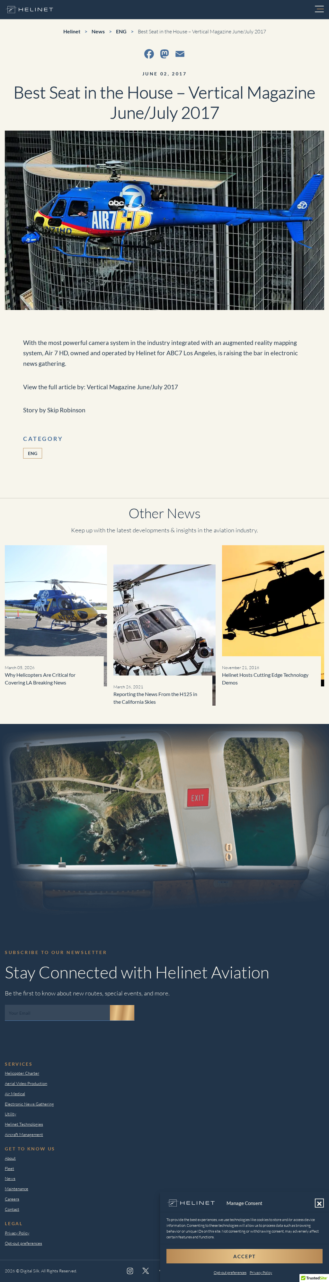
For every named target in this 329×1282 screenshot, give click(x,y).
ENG (32, 453)
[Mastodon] (164, 53)
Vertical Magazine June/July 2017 (132, 387)
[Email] (180, 53)
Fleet (9, 1168)
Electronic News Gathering (29, 1103)
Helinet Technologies (24, 1124)
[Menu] (319, 9)
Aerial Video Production (26, 1083)
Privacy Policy (261, 1272)
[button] (319, 1203)
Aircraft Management (24, 1134)
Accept (244, 1256)
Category (43, 438)
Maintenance (16, 1188)
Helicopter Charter (22, 1073)
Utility (10, 1113)
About (10, 1158)
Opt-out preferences (230, 1272)
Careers (12, 1198)
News (10, 1178)
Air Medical (15, 1093)
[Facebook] (149, 53)
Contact (12, 1209)
